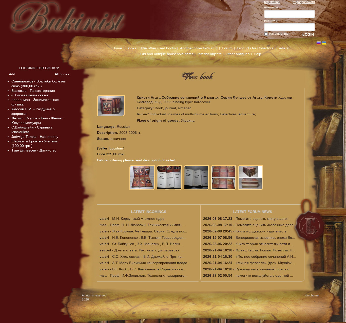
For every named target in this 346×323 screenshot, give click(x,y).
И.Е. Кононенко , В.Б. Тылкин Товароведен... (149, 237)
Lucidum (116, 148)
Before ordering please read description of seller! (136, 160)
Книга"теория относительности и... (264, 244)
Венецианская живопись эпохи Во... (265, 237)
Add (12, 74)
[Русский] (319, 43)
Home (117, 48)
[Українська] (324, 43)
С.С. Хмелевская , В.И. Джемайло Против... (148, 256)
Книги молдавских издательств (261, 231)
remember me (279, 33)
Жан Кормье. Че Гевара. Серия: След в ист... (149, 231)
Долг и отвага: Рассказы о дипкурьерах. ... (149, 250)
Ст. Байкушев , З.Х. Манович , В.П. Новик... (147, 244)
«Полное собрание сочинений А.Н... (266, 256)
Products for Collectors (255, 48)
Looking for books (38, 68)
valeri (104, 219)
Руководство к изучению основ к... (264, 269)
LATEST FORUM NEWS (252, 212)
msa (103, 225)
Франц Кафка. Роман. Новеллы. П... (265, 250)
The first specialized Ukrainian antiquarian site (75, 20)
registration (272, 2)
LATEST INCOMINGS (148, 212)
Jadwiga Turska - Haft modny (34, 137)
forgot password (304, 2)
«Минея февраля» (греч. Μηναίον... (265, 263)
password (271, 20)
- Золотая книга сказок (30, 95)
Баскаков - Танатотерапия (33, 91)
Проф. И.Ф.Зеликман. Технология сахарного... (148, 275)
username (271, 7)
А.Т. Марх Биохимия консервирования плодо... (151, 263)
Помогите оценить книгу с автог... (263, 219)
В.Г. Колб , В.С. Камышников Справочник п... (149, 269)
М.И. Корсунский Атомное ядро (138, 219)
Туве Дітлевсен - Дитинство (33, 150)
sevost (105, 250)
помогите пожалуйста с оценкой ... (264, 275)
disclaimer (312, 295)
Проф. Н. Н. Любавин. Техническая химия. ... (147, 225)
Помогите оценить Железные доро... (266, 225)
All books (62, 74)
